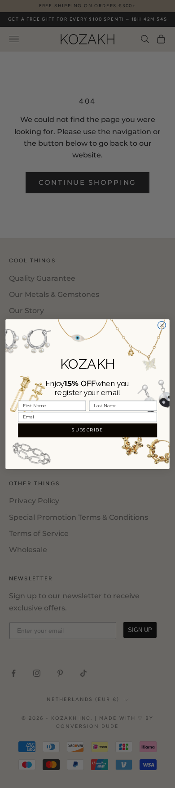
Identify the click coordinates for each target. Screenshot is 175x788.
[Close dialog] (162, 325)
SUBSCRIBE (87, 430)
